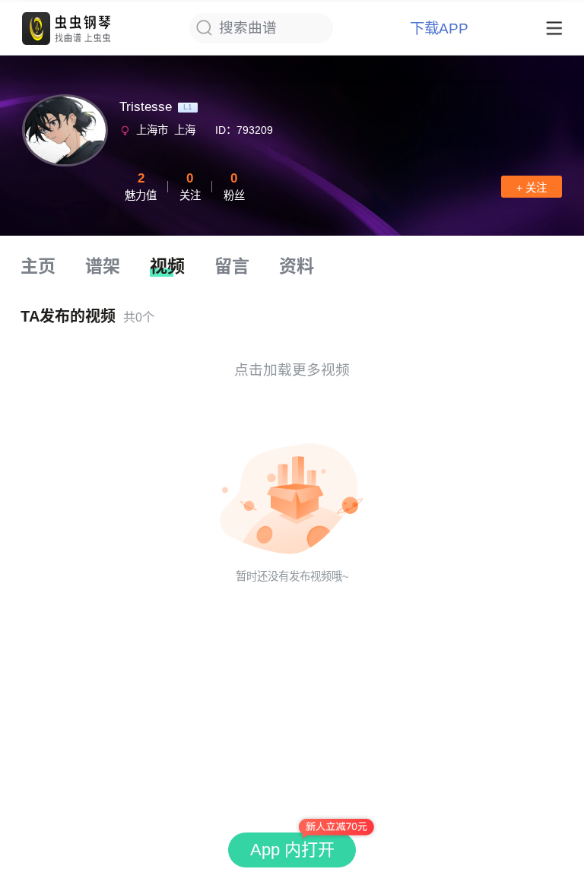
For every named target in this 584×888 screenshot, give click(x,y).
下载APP (439, 28)
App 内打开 (292, 849)
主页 (38, 266)
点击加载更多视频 (292, 370)
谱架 (102, 266)
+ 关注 (531, 188)
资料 (296, 266)
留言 (231, 266)
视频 (167, 266)
